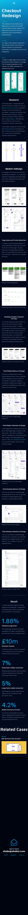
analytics (11, 119)
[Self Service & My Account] (14, 745)
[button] (14, 3)
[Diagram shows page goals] (14, 272)
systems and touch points (9, 108)
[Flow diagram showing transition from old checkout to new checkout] (14, 152)
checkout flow (8, 129)
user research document (18, 439)
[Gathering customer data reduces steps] (14, 296)
